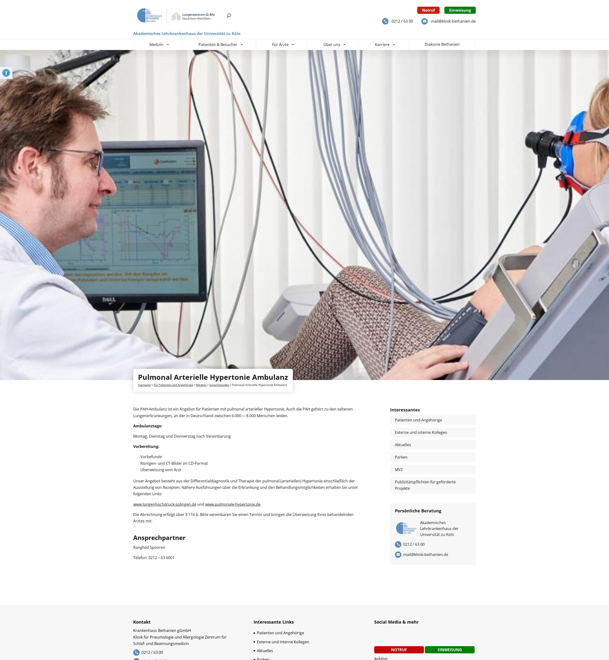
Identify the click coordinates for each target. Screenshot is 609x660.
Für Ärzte (280, 44)
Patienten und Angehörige (418, 420)
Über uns (332, 44)
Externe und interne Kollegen (421, 432)
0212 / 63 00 (402, 21)
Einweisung (460, 10)
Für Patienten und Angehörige (173, 385)
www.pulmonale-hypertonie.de (232, 504)
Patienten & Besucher (217, 44)
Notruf (428, 10)
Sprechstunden (219, 385)
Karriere (382, 44)
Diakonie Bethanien (442, 44)
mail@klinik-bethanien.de (453, 21)
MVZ (399, 469)
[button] (6, 73)
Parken (401, 457)
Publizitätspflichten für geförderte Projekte (425, 485)
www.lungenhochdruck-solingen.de (164, 504)
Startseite (144, 385)
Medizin (156, 44)
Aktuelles (403, 444)
